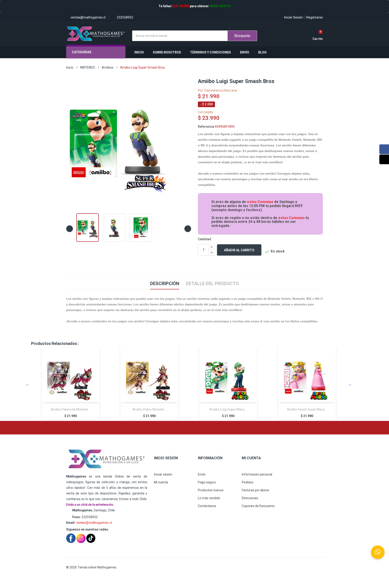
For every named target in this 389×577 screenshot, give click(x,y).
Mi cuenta (161, 482)
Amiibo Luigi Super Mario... (149, 409)
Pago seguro (207, 482)
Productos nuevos (211, 490)
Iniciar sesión (163, 474)
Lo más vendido (209, 498)
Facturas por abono (255, 490)
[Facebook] (384, 149)
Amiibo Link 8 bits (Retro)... (307, 409)
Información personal (257, 474)
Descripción (164, 283)
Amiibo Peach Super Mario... (228, 409)
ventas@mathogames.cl (94, 522)
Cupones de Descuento (258, 506)
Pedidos (247, 482)
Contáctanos (207, 506)
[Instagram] (384, 159)
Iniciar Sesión (293, 17)
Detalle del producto (212, 283)
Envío (202, 474)
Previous (27, 384)
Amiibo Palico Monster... (70, 409)
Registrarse (313, 17)
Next (349, 384)
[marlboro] (106, 459)
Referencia (206, 126)
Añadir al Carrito (239, 250)
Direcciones (250, 498)
